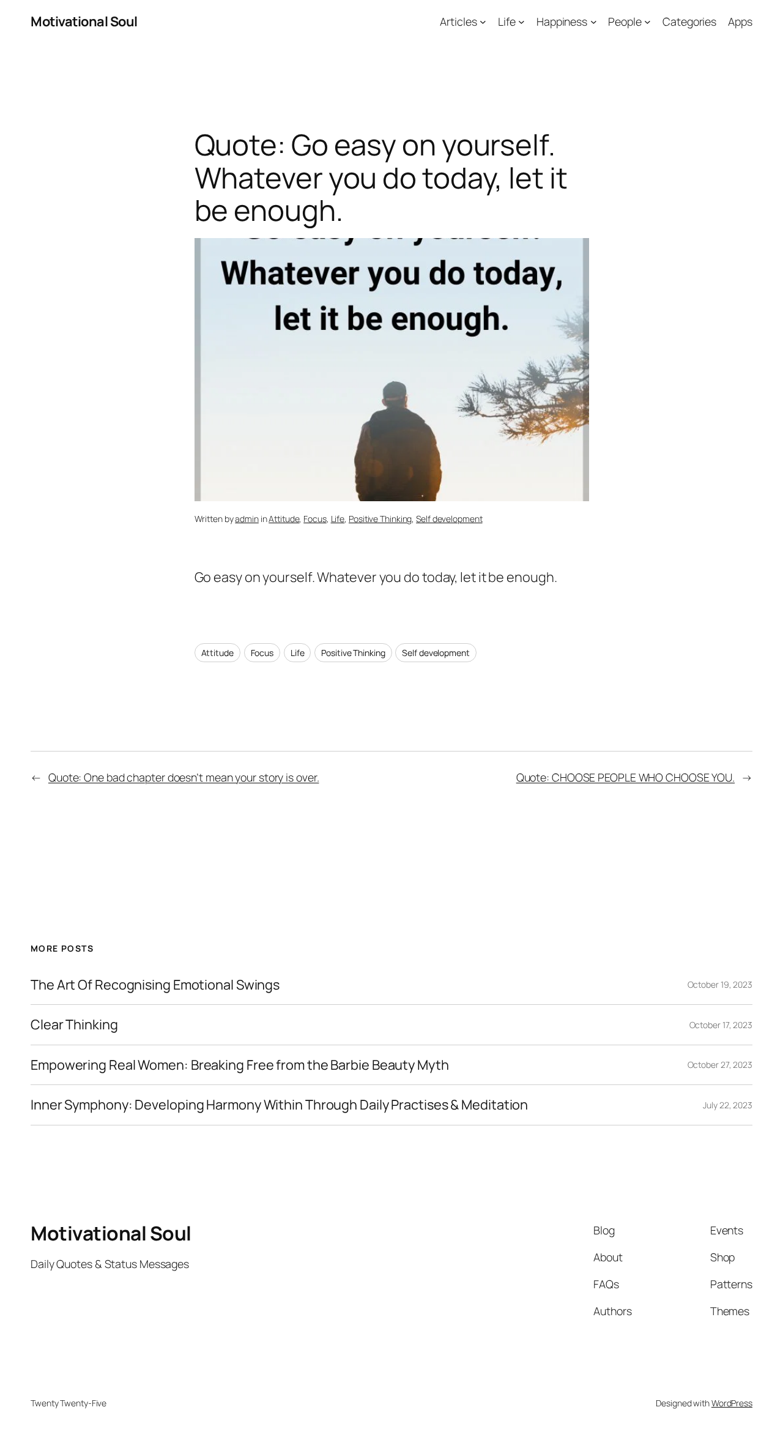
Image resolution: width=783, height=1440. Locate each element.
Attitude (284, 518)
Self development (449, 518)
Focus (315, 518)
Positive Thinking (380, 518)
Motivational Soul (84, 21)
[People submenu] (647, 21)
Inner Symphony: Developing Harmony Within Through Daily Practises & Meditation (279, 1104)
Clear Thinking (74, 1024)
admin (247, 518)
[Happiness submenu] (593, 21)
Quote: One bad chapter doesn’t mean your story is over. (183, 777)
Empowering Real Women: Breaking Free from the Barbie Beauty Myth (240, 1065)
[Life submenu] (521, 21)
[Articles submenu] (483, 21)
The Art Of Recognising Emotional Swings (156, 984)
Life (338, 518)
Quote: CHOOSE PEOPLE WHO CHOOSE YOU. (625, 777)
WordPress (731, 1403)
